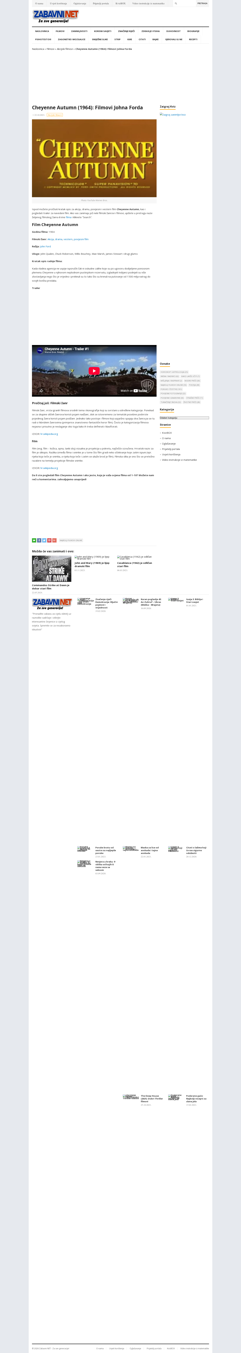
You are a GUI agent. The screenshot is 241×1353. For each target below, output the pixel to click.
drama (58, 239)
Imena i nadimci (170, 376)
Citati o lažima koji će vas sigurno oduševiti (196, 850)
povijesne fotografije (173, 393)
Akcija (51, 239)
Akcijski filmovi (65, 48)
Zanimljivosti (79, 31)
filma (68, 217)
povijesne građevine (172, 398)
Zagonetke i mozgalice (71, 39)
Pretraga (202, 3)
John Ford (45, 246)
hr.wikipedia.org (49, 433)
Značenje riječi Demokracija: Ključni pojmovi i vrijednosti (106, 603)
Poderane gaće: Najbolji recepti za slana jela (196, 1098)
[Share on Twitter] (44, 540)
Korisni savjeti (102, 31)
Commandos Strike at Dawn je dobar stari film (50, 586)
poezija (194, 385)
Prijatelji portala (101, 3)
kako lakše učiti (190, 376)
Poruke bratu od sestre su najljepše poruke (105, 850)
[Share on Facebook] (39, 540)
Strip (117, 39)
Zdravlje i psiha (150, 31)
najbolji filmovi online (71, 540)
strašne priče (194, 398)
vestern (68, 239)
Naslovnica (42, 31)
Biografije (193, 31)
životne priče (191, 402)
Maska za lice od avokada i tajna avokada (150, 850)
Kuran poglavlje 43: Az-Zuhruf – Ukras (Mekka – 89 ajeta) (151, 602)
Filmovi (60, 31)
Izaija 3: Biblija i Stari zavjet (194, 600)
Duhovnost (173, 31)
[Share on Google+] (54, 540)
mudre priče (192, 380)
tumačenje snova (171, 402)
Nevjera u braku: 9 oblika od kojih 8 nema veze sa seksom (105, 865)
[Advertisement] (120, 78)
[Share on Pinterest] (49, 540)
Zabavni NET (45, 1348)
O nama (39, 3)
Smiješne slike (100, 39)
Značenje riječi (126, 31)
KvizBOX (121, 3)
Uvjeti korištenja (58, 3)
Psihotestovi (43, 39)
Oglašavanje (80, 3)
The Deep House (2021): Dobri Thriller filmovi (152, 1098)
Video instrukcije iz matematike (148, 3)
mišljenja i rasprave (171, 380)
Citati (142, 39)
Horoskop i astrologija (174, 372)
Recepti (193, 39)
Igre (129, 39)
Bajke (155, 39)
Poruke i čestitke (171, 389)
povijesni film (81, 239)
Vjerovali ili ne (173, 39)
